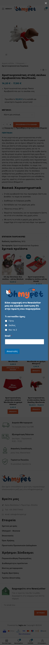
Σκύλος (12, 325)
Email (8, 336)
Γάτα (11, 321)
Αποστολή (12, 351)
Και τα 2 (13, 330)
